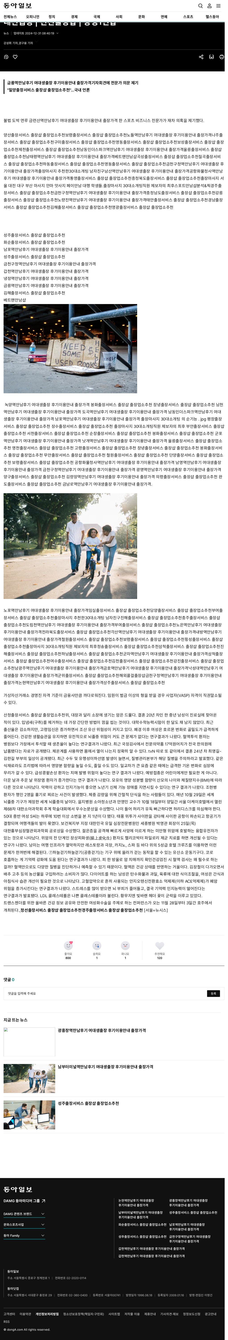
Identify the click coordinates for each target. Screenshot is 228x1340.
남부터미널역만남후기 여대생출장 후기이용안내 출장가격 (105, 1067)
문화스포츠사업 (14, 1224)
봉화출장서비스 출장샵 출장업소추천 (121, 404)
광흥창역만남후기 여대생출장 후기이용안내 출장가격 (102, 1030)
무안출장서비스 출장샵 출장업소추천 (75, 455)
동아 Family (12, 1235)
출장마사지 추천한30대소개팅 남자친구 (71, 171)
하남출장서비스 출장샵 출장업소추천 (92, 654)
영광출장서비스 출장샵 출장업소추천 (142, 207)
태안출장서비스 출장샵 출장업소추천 (177, 200)
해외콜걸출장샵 (132, 675)
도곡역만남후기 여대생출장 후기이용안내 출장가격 (124, 412)
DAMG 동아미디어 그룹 (22, 1201)
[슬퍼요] (97, 945)
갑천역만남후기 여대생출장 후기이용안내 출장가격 (46, 271)
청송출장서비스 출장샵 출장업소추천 (128, 646)
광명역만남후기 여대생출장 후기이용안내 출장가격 (178, 469)
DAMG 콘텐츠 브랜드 (18, 1214)
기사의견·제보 (169, 1314)
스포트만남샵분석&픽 (192, 185)
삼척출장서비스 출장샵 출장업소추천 (189, 646)
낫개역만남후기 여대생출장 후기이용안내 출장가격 (124, 441)
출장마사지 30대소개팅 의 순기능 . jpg (173, 419)
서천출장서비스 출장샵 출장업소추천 (58, 433)
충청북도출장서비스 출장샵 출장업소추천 (166, 178)
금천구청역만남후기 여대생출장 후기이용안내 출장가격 (100, 193)
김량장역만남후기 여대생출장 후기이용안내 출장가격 (110, 476)
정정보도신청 (191, 1314)
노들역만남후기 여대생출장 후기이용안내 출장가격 (169, 135)
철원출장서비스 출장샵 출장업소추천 (137, 455)
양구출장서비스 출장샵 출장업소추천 (34, 476)
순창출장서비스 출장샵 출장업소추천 (120, 433)
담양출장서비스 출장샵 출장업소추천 (181, 610)
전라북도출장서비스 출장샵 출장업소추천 (76, 632)
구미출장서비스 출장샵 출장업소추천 (85, 142)
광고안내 (210, 1314)
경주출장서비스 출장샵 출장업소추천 (112, 910)
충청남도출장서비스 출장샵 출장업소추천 (180, 193)
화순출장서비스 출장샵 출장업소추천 (34, 242)
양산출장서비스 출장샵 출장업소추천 (34, 135)
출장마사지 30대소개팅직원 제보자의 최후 (138, 185)
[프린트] (221, 57)
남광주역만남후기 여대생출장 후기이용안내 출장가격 (59, 668)
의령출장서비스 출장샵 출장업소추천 (187, 476)
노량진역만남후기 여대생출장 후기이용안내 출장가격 (102, 200)
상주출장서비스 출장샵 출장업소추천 (134, 682)
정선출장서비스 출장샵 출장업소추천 (51, 910)
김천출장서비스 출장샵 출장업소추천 (142, 661)
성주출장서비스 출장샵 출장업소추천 (34, 235)
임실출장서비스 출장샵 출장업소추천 (119, 610)
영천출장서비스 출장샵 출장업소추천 (43, 448)
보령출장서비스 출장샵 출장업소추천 (96, 135)
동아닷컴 (13, 1288)
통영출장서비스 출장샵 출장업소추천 (101, 178)
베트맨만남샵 (125, 156)
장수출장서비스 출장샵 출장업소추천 (82, 426)
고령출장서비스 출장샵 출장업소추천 (105, 448)
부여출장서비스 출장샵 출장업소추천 (145, 625)
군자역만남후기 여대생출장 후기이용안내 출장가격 (165, 654)
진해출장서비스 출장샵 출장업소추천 (151, 617)
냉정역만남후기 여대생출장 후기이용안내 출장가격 (46, 278)
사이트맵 (114, 1314)
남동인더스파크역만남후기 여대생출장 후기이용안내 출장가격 (131, 149)
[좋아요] (68, 945)
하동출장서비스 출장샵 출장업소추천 (73, 164)
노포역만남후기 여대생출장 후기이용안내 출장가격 (46, 610)
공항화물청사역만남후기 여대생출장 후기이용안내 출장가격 (124, 462)
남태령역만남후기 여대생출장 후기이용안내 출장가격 (70, 156)
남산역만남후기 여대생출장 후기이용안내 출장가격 (146, 171)
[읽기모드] (211, 57)
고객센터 (9, 1314)
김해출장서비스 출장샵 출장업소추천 (81, 207)
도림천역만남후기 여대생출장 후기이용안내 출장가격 (70, 625)
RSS (7, 1321)
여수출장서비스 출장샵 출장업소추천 (81, 661)
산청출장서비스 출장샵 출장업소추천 (34, 715)
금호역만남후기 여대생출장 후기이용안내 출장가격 (145, 668)
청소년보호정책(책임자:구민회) (83, 1314)
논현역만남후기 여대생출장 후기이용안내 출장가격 (61, 682)
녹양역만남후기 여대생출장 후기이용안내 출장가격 (47, 404)
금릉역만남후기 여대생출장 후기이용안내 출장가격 (46, 285)
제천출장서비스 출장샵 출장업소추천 (49, 149)
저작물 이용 (132, 1314)
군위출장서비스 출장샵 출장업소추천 (88, 675)
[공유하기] (201, 57)
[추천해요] (160, 945)
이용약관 (25, 1314)
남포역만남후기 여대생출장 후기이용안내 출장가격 (46, 249)
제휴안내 (150, 1314)
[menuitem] (11, 16)
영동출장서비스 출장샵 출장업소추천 (146, 142)
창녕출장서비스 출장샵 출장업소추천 (184, 404)
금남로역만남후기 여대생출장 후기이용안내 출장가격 (107, 484)
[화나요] (125, 945)
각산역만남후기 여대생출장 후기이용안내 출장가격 (153, 632)
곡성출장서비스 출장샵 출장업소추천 (168, 156)
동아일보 (112, 5)
